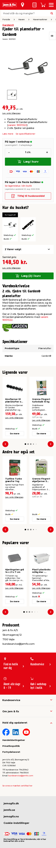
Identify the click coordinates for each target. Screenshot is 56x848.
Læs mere (7, 133)
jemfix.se (9, 810)
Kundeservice (11, 700)
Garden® (8, 25)
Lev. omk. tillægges (11, 113)
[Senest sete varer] (52, 35)
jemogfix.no (11, 816)
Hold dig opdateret (14, 722)
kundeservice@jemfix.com (20, 776)
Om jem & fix (10, 711)
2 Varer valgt (13, 249)
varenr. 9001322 (17, 125)
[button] (25, 444)
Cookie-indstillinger (16, 823)
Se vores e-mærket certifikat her (17, 786)
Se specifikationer (25, 133)
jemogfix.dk (11, 803)
